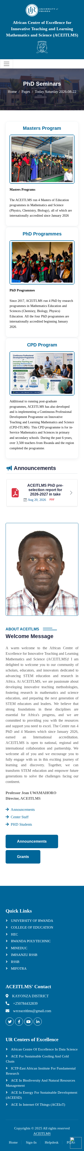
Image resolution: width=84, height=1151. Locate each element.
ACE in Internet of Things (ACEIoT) (37, 1104)
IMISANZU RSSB (23, 955)
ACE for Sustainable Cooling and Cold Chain (37, 1058)
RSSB (14, 962)
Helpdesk (52, 1142)
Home (12, 92)
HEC (14, 934)
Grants (23, 857)
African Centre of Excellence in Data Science (44, 1049)
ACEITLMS (42, 1133)
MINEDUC (18, 948)
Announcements (32, 841)
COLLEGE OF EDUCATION (31, 927)
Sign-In (31, 1142)
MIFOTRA (18, 968)
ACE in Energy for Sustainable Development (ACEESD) (41, 1095)
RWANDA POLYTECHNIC (30, 941)
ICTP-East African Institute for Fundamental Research (41, 1071)
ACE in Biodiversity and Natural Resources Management (40, 1083)
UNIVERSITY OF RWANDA (31, 921)
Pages (25, 92)
